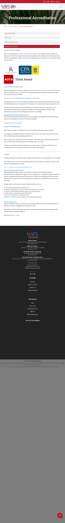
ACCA (29, 54)
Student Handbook (32, 290)
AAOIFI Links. (15, 215)
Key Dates (32, 281)
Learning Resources (32, 308)
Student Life (8, 37)
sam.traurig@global (14, 197)
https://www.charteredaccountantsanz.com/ (21, 167)
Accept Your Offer (32, 284)
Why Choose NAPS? (10, 33)
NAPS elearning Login (32, 314)
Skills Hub (32, 311)
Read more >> (32, 271)
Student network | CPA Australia (13, 123)
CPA (18, 54)
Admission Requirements (11, 42)
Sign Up (58, 1)
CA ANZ (24, 54)
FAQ (32, 303)
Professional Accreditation (26, 26)
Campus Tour (32, 287)
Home (5, 26)
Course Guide (32, 306)
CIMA (32, 54)
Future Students (13, 26)
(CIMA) (34, 206)
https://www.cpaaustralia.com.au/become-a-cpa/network (24, 98)
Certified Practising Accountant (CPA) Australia (47, 90)
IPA (38, 54)
